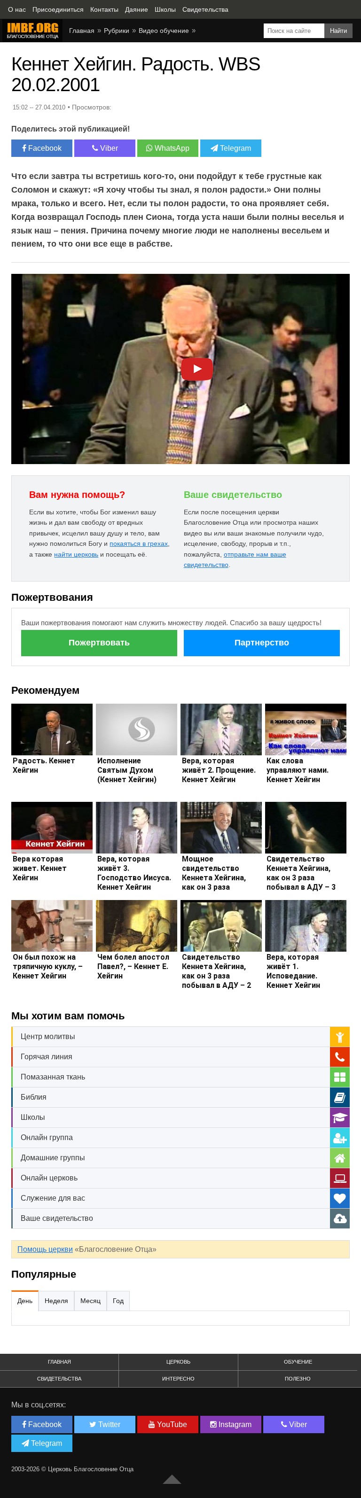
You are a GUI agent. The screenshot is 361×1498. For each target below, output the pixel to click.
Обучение (298, 1362)
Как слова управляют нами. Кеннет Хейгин (298, 770)
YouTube (171, 1424)
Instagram (234, 1424)
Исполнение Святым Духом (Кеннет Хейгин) (127, 770)
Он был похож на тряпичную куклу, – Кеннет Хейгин (48, 966)
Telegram (234, 148)
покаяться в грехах (139, 543)
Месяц (90, 1300)
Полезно (298, 1379)
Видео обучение (164, 30)
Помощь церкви (45, 1249)
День (24, 1300)
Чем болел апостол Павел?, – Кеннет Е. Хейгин (133, 966)
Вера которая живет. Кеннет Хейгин (40, 868)
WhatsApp (171, 148)
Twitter (108, 1424)
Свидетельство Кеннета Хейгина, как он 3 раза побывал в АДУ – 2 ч (216, 976)
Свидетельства (59, 1379)
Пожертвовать (99, 642)
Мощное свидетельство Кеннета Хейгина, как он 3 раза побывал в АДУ (214, 877)
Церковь (178, 1362)
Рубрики (116, 30)
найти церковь (76, 554)
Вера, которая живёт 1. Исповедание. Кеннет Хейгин (293, 971)
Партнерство (262, 642)
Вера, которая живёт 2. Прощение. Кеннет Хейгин (219, 770)
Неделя (56, 1300)
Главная (81, 30)
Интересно (178, 1379)
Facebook (44, 148)
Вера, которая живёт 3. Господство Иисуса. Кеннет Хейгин (134, 873)
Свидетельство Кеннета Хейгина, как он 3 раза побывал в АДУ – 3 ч (301, 877)
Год (118, 1300)
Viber (108, 148)
